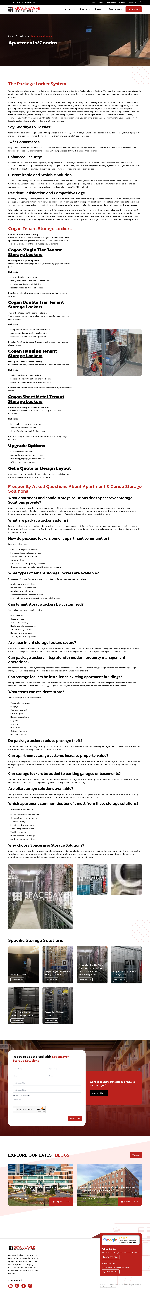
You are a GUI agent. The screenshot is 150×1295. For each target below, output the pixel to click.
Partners (122, 3)
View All (136, 1155)
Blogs (101, 3)
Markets (22, 36)
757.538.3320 (111, 1271)
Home (94, 3)
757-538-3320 (29, 2)
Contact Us (132, 3)
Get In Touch (134, 9)
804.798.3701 (111, 1257)
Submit (73, 1118)
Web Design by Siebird (108, 1287)
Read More (19, 1198)
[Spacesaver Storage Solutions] (24, 9)
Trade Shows (111, 3)
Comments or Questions (21, 1095)
